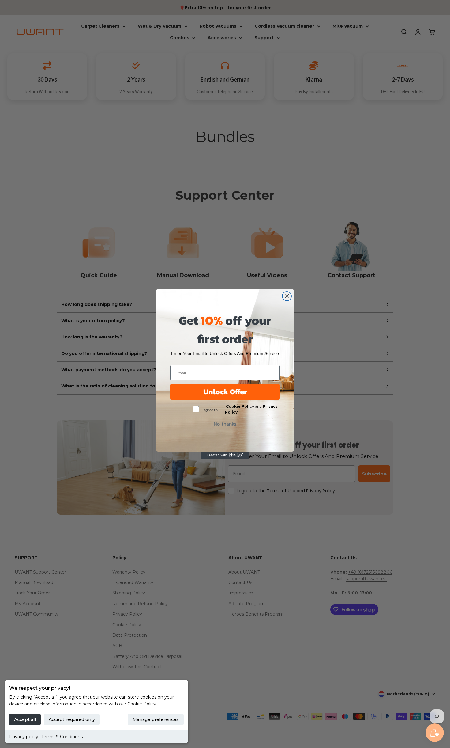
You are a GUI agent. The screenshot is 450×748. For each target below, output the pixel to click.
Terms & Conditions (62, 736)
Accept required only (72, 719)
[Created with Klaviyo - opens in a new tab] (225, 455)
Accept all (25, 719)
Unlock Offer (225, 391)
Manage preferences (156, 719)
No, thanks (225, 423)
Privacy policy (23, 736)
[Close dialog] (286, 296)
